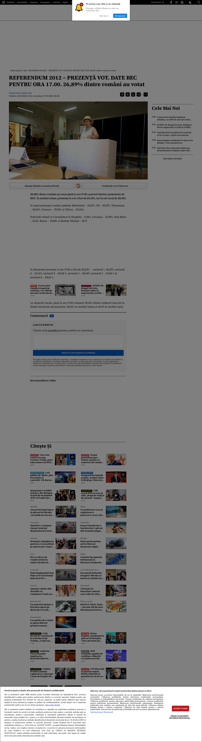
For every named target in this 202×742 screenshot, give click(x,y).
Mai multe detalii (52, 705)
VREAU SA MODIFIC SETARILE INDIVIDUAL (179, 717)
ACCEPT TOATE (180, 709)
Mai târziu (103, 15)
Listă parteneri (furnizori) (101, 712)
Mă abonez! (120, 15)
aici (23, 725)
